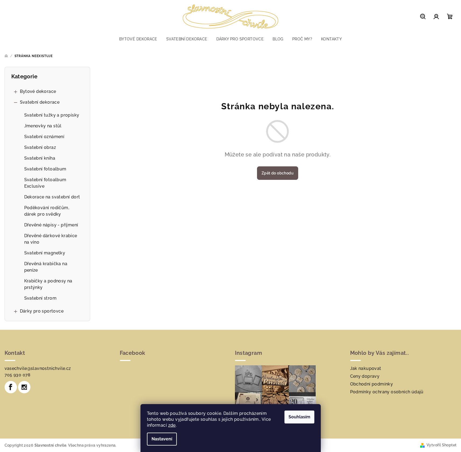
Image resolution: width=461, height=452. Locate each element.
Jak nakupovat (365, 368)
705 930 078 (18, 374)
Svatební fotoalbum (45, 168)
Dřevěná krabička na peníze (46, 267)
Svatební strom (40, 298)
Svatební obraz (40, 147)
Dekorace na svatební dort (52, 196)
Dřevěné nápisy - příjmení (51, 224)
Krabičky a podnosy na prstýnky (48, 284)
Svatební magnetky (44, 252)
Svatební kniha (39, 158)
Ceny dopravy (365, 376)
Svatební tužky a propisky (51, 115)
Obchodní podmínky (371, 384)
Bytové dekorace (38, 91)
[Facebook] (11, 387)
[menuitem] (138, 39)
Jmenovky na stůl (43, 125)
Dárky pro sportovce (42, 311)
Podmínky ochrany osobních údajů (387, 391)
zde (172, 425)
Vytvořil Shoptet (441, 445)
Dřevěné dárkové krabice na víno (50, 239)
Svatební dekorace (40, 102)
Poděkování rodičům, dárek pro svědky (46, 211)
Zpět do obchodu (278, 173)
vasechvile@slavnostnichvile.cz (38, 368)
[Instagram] (24, 387)
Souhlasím (299, 416)
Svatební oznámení (44, 136)
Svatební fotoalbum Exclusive (45, 183)
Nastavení (162, 439)
